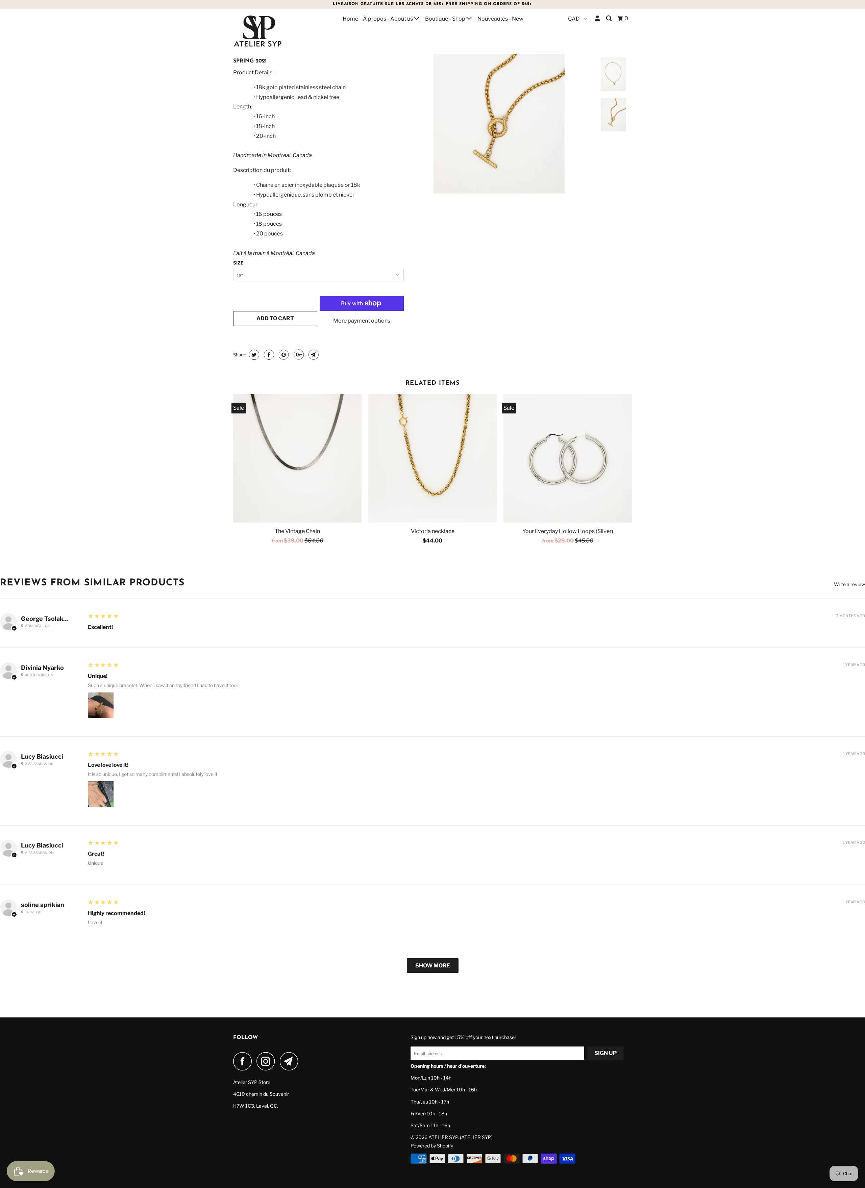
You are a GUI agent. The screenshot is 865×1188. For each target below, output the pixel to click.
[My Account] (597, 18)
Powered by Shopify (432, 1145)
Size (238, 263)
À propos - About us (388, 19)
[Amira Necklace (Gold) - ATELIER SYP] (499, 105)
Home (350, 19)
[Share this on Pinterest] (283, 355)
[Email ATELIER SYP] (291, 1061)
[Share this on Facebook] (268, 355)
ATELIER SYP (443, 1137)
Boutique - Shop (445, 19)
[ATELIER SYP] (267, 31)
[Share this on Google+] (298, 355)
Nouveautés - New (500, 19)
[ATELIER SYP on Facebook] (244, 1061)
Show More (432, 965)
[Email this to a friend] (313, 355)
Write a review (849, 584)
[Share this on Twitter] (253, 355)
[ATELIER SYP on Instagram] (267, 1061)
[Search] (609, 18)
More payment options (361, 321)
